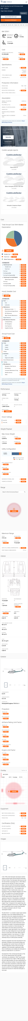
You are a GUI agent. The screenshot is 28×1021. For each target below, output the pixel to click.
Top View (23, 770)
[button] (14, 509)
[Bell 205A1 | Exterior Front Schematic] (24, 867)
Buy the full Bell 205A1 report (11, 16)
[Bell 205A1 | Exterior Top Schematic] (23, 685)
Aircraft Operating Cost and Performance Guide (6, 2)
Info (7, 300)
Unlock (22, 54)
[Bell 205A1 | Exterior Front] (14, 685)
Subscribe (8, 137)
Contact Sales (8, 141)
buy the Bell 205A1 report (9, 146)
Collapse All (6, 262)
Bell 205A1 (5, 774)
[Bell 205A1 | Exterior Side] (5, 685)
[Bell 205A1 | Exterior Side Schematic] (19, 685)
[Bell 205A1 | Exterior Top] (10, 685)
